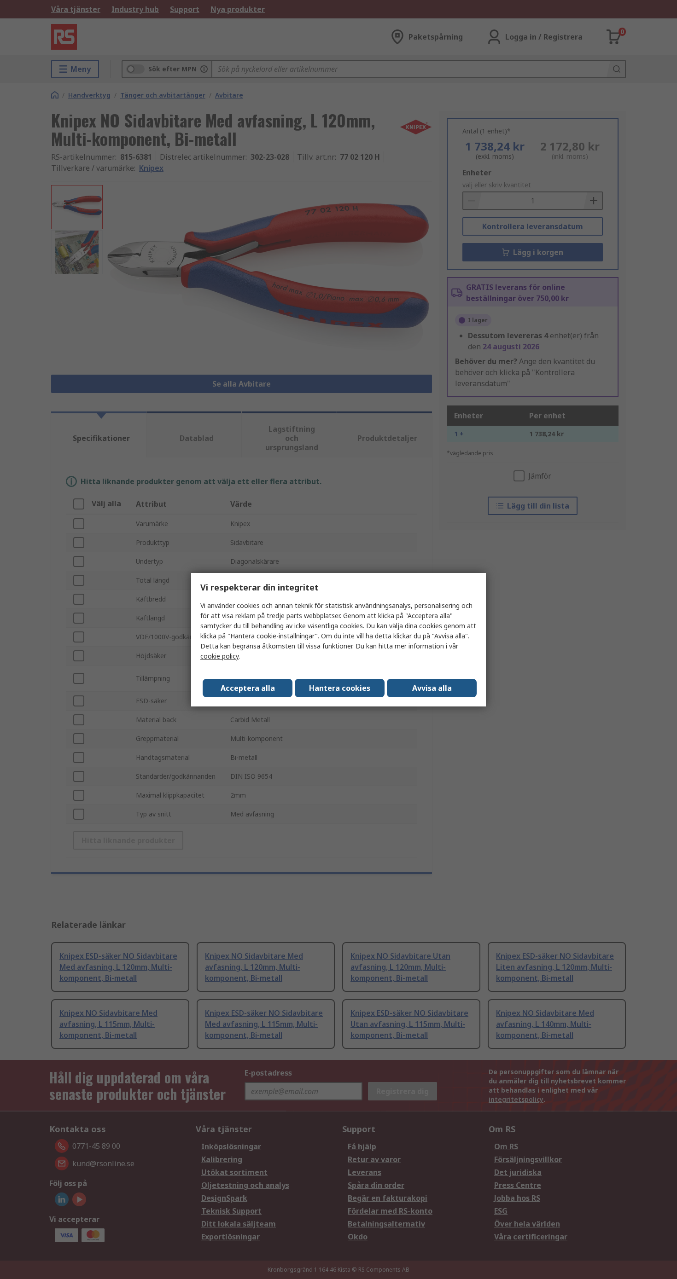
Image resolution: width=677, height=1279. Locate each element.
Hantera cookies (339, 688)
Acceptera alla (248, 688)
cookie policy (219, 656)
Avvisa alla (432, 688)
